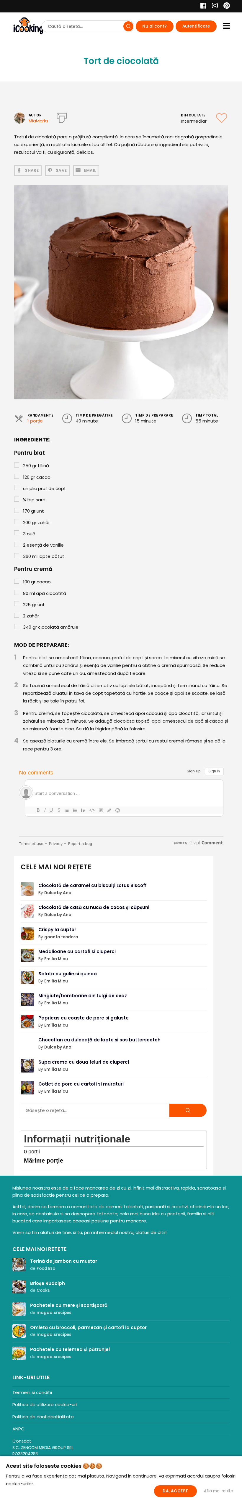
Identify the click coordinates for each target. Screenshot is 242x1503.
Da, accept (175, 1491)
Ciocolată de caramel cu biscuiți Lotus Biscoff (92, 885)
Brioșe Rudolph (47, 1283)
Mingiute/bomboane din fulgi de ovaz (82, 996)
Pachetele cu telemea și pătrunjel (70, 1349)
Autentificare (196, 26)
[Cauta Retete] (128, 26)
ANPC (18, 1429)
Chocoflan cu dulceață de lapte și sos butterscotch (99, 1040)
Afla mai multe (218, 1491)
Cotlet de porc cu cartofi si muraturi (81, 1084)
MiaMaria (38, 121)
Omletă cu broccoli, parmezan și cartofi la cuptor (88, 1327)
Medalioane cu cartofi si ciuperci (77, 951)
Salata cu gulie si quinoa (67, 974)
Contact (21, 1441)
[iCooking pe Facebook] (201, 6)
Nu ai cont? (154, 26)
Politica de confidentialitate (43, 1417)
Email (90, 170)
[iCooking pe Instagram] (213, 6)
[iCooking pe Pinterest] (224, 6)
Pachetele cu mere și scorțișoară (68, 1305)
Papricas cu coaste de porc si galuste (83, 1018)
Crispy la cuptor (57, 929)
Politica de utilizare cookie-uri (44, 1404)
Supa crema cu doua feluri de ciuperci (83, 1062)
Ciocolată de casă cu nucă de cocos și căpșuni (93, 907)
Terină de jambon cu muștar (63, 1261)
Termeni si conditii (32, 1392)
